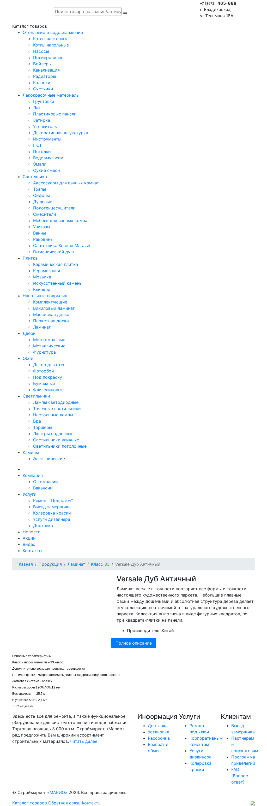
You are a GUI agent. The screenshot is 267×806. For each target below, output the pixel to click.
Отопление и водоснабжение (53, 32)
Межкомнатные (49, 339)
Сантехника (35, 176)
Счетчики (43, 88)
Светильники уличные (56, 439)
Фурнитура (44, 352)
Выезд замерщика (52, 506)
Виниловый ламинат (54, 308)
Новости (32, 531)
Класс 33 (100, 564)
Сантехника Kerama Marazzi (61, 245)
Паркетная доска (51, 320)
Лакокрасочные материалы (51, 95)
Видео (29, 544)
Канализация (46, 70)
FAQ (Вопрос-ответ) (240, 776)
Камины (31, 452)
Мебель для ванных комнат (61, 220)
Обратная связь (64, 802)
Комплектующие (50, 302)
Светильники (36, 396)
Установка (158, 731)
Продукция (50, 564)
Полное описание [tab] (134, 643)
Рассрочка (159, 738)
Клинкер (41, 289)
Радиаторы (44, 76)
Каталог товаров (29, 802)
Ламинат (42, 327)
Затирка (41, 120)
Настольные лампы (53, 414)
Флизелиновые (48, 389)
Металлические (49, 345)
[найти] (125, 13)
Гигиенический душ (53, 251)
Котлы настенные (51, 38)
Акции (29, 538)
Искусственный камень (57, 283)
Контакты (32, 550)
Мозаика (42, 276)
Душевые (42, 201)
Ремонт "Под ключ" (53, 500)
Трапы (39, 189)
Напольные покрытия (45, 295)
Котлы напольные (51, 45)
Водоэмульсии (48, 157)
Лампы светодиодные (55, 402)
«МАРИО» (57, 792)
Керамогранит (47, 270)
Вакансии (43, 487)
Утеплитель (45, 126)
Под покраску (47, 377)
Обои (28, 358)
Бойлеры (42, 63)
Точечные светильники (57, 408)
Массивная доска (51, 314)
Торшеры (42, 427)
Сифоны (41, 195)
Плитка (30, 258)
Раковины (43, 239)
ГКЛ (37, 145)
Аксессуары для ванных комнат (66, 182)
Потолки (42, 151)
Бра (37, 421)
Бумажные (44, 383)
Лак (37, 107)
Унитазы (41, 226)
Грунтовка (43, 101)
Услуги (30, 494)
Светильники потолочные (60, 446)
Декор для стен (49, 364)
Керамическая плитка (55, 264)
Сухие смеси (46, 170)
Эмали (39, 164)
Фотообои (43, 370)
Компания (33, 475)
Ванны (39, 233)
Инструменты (47, 139)
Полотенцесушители (54, 208)
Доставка (43, 525)
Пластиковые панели (55, 113)
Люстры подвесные (53, 433)
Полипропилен (48, 57)
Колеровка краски (52, 513)
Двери (29, 333)
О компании (45, 481)
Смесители (44, 214)
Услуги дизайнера (51, 519)
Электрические (49, 458)
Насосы (41, 51)
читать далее (83, 741)
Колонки (41, 82)
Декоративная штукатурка (60, 132)
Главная (24, 564)
